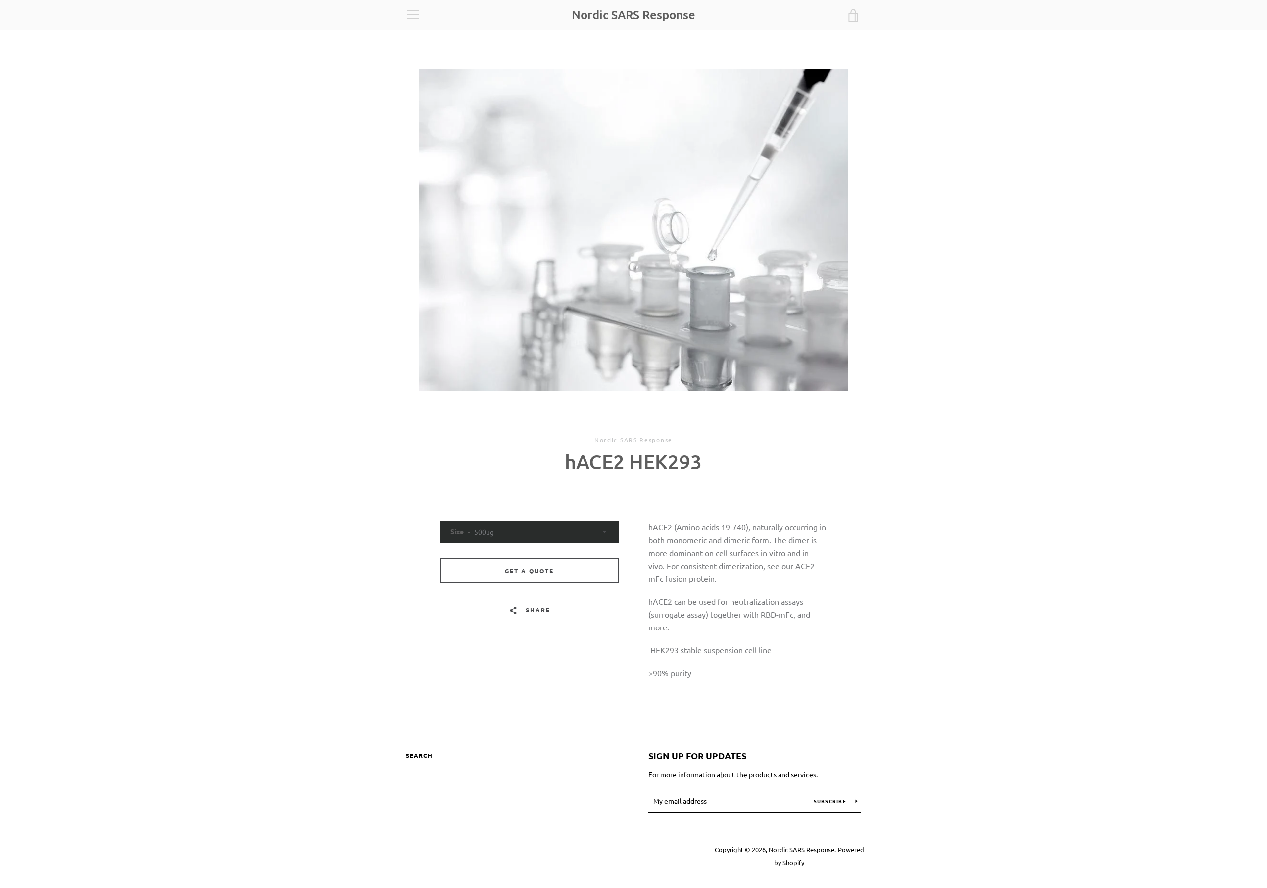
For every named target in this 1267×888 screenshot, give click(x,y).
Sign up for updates (697, 755)
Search (419, 755)
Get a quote (529, 571)
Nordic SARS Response (633, 15)
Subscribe (831, 801)
